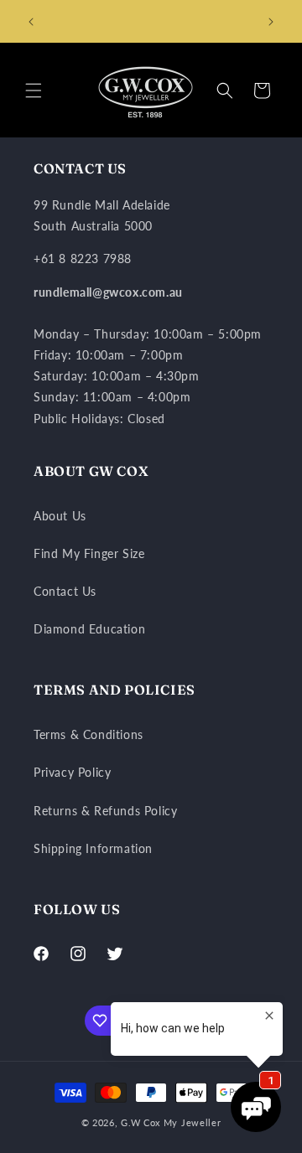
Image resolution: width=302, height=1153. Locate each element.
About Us (60, 516)
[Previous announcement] (31, 21)
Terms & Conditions (88, 734)
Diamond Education (89, 629)
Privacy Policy (72, 772)
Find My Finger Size (89, 553)
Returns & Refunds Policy (105, 811)
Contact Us (65, 591)
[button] (33, 90)
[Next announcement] (271, 21)
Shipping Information (93, 848)
